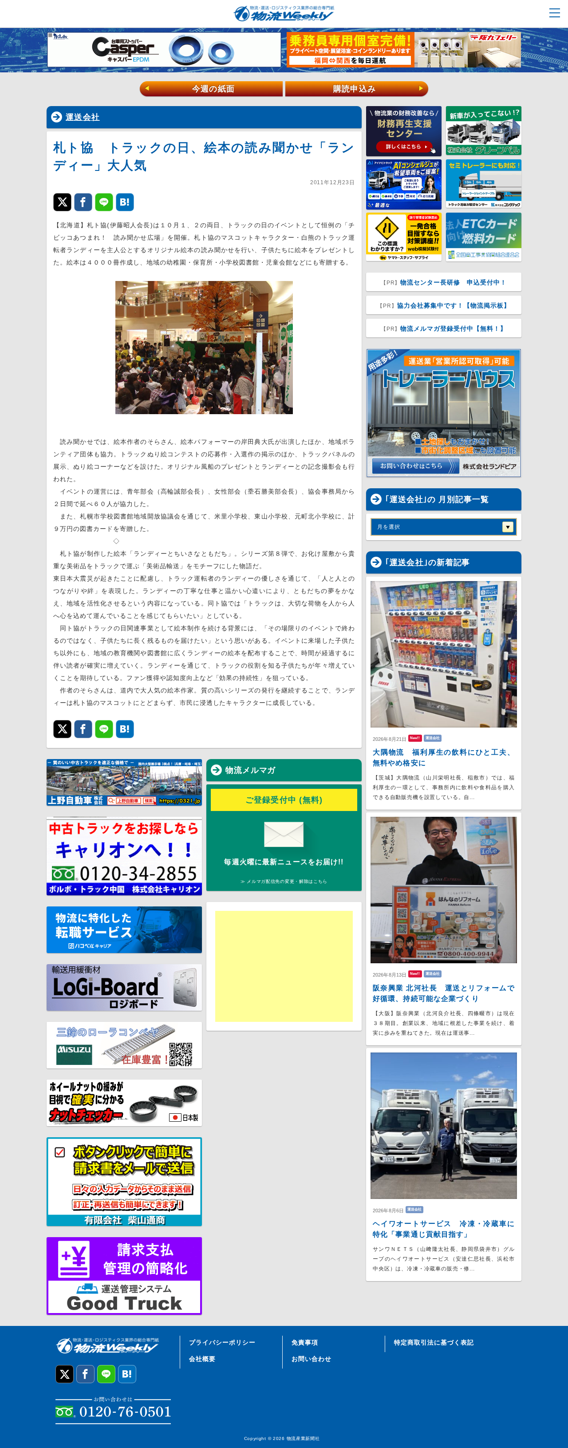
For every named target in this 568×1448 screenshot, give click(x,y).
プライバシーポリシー (222, 1342)
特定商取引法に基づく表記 (434, 1342)
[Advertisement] (284, 966)
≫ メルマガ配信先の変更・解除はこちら (284, 881)
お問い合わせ (311, 1358)
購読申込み (378, 88)
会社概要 (202, 1358)
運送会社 (83, 117)
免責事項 (305, 1342)
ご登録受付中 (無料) (284, 799)
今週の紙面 (189, 88)
